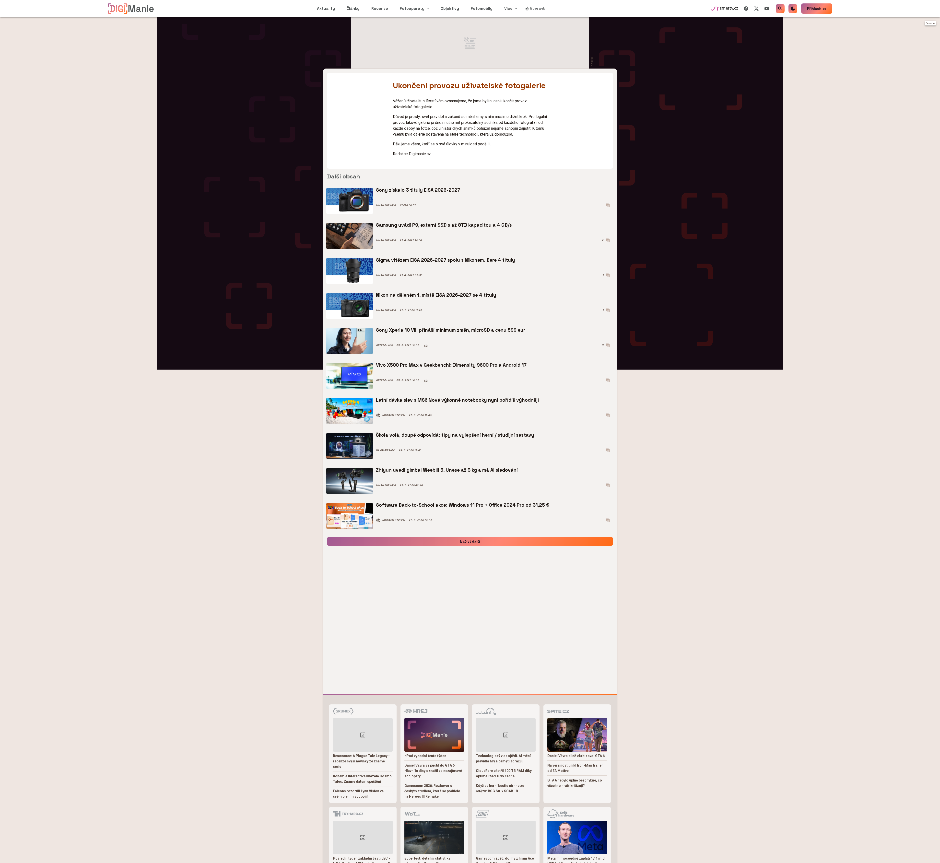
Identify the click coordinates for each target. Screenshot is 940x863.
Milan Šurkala (386, 205)
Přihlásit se (816, 8)
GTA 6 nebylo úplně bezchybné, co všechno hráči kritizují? (574, 783)
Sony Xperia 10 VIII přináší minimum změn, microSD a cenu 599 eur (450, 330)
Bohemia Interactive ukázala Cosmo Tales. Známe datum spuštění (362, 778)
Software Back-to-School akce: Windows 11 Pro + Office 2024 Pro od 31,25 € (462, 505)
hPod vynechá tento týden (425, 756)
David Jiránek (385, 450)
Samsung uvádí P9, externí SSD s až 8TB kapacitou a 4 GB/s (444, 225)
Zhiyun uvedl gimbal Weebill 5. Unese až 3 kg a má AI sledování (447, 470)
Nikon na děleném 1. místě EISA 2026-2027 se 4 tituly (436, 295)
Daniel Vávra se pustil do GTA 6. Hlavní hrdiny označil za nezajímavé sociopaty (433, 770)
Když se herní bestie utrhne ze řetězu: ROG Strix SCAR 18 (500, 788)
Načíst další (470, 541)
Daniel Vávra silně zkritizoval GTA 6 (576, 756)
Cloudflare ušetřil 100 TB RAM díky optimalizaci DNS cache (504, 773)
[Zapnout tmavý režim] (792, 8)
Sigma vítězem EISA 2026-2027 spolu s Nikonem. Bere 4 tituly (445, 260)
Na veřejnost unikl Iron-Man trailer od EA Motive (575, 768)
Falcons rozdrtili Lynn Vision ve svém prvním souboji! (358, 793)
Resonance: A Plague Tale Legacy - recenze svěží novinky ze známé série (361, 761)
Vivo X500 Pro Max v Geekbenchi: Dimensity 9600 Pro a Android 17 (451, 365)
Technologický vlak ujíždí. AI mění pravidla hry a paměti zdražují (503, 758)
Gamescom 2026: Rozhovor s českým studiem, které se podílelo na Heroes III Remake (432, 791)
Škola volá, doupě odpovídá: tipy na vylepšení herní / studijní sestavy (455, 435)
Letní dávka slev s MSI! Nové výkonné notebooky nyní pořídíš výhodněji (457, 400)
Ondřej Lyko (384, 345)
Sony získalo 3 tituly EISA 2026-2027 (418, 190)
